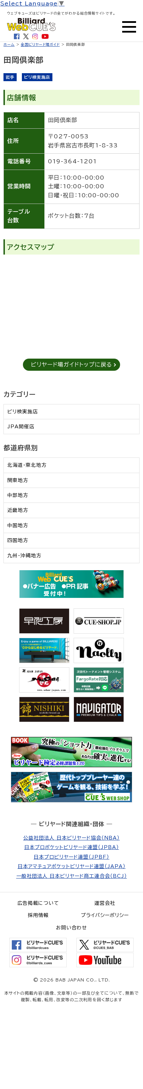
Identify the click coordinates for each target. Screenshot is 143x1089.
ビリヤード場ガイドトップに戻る (71, 364)
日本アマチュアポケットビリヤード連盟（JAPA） (72, 866)
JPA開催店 (20, 426)
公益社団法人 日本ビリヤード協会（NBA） (71, 837)
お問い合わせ (71, 927)
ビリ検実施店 (22, 411)
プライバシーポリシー (105, 915)
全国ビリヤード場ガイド (40, 44)
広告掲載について (38, 903)
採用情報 (38, 915)
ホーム (9, 44)
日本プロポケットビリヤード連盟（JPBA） (71, 847)
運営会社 (104, 903)
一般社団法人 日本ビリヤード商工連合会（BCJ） (71, 876)
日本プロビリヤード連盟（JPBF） (71, 857)
